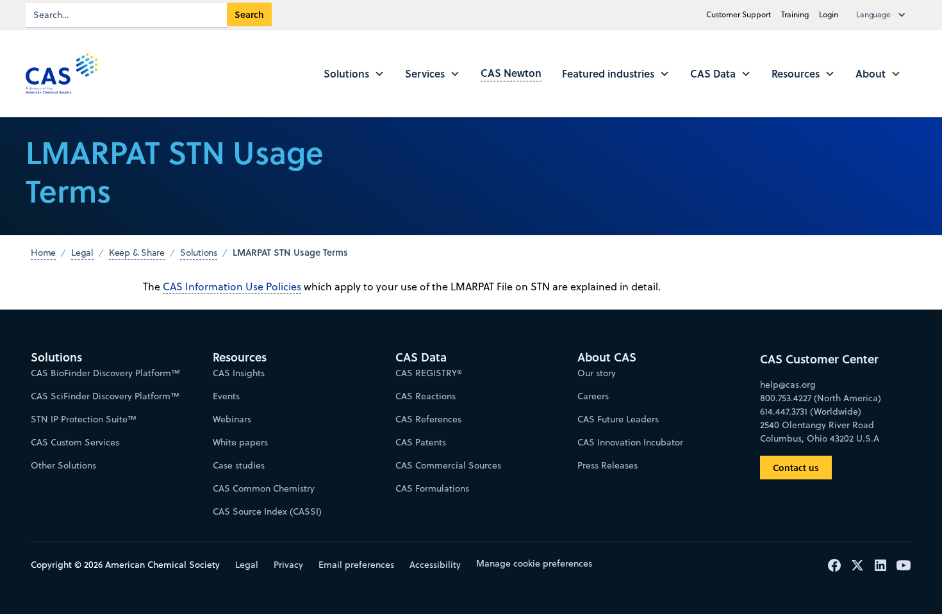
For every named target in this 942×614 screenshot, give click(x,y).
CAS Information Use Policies (232, 286)
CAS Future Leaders (618, 419)
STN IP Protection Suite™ (83, 419)
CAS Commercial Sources (448, 465)
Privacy (288, 564)
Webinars (232, 419)
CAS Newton (511, 72)
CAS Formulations (432, 488)
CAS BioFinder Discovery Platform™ (105, 373)
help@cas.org (788, 384)
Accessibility (435, 564)
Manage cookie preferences (534, 563)
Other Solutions (63, 465)
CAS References (428, 419)
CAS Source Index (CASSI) (267, 511)
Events (226, 396)
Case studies (239, 465)
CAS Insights (239, 373)
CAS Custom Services (75, 442)
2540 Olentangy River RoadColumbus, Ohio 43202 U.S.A (819, 432)
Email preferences (356, 564)
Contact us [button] (796, 467)
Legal (246, 564)
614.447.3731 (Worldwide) (810, 411)
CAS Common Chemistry (264, 488)
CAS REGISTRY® (428, 373)
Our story (596, 373)
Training (795, 14)
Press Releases (607, 465)
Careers (593, 396)
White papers (240, 442)
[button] (883, 14)
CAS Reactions (425, 396)
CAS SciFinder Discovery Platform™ (105, 396)
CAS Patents (420, 442)
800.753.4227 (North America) (820, 398)
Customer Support (738, 14)
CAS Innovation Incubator (630, 442)
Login (828, 14)
